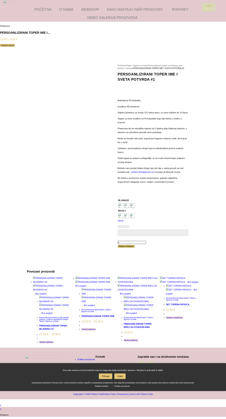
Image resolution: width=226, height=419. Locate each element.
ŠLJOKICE (123, 200)
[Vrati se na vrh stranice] (1, 401)
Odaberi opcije (7, 45)
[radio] (120, 205)
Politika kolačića (101, 386)
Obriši (120, 220)
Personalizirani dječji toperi (92, 310)
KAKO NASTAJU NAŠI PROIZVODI (135, 9)
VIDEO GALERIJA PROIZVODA (112, 18)
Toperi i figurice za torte (136, 65)
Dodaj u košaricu (126, 246)
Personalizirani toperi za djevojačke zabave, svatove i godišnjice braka (54, 318)
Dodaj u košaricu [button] (174, 318)
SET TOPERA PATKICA (177, 304)
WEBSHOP (90, 9)
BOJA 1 (122, 210)
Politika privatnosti (122, 386)
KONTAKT (180, 9)
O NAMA (66, 9)
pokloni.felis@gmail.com (143, 172)
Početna (121, 65)
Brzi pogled (40, 293)
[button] (135, 9)
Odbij (120, 376)
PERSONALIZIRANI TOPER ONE (97, 316)
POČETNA (43, 9)
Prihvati (105, 376)
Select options (46, 342)
